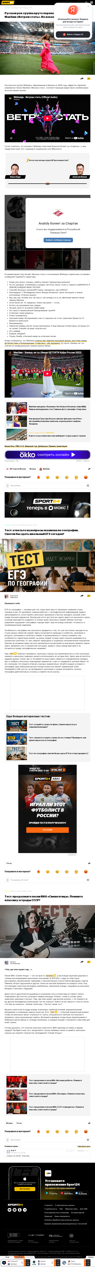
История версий (77, 1213)
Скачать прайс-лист (58, 1253)
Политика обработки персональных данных (61, 1220)
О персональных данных (65, 1205)
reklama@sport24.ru (30, 1253)
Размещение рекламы (15, 1253)
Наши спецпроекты (62, 1216)
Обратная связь (71, 1209)
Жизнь (7, 891)
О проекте (48, 1205)
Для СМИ (83, 1209)
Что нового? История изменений (60, 1188)
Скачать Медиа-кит (44, 1253)
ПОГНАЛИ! (47, 830)
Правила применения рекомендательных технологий (65, 1224)
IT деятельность (50, 1209)
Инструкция (25, 1189)
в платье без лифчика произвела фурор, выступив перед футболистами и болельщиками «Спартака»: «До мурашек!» (46, 341)
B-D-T (13, 1150)
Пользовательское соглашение (56, 1213)
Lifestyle (7, 8)
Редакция (48, 1216)
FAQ (61, 1209)
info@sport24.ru (13, 1255)
